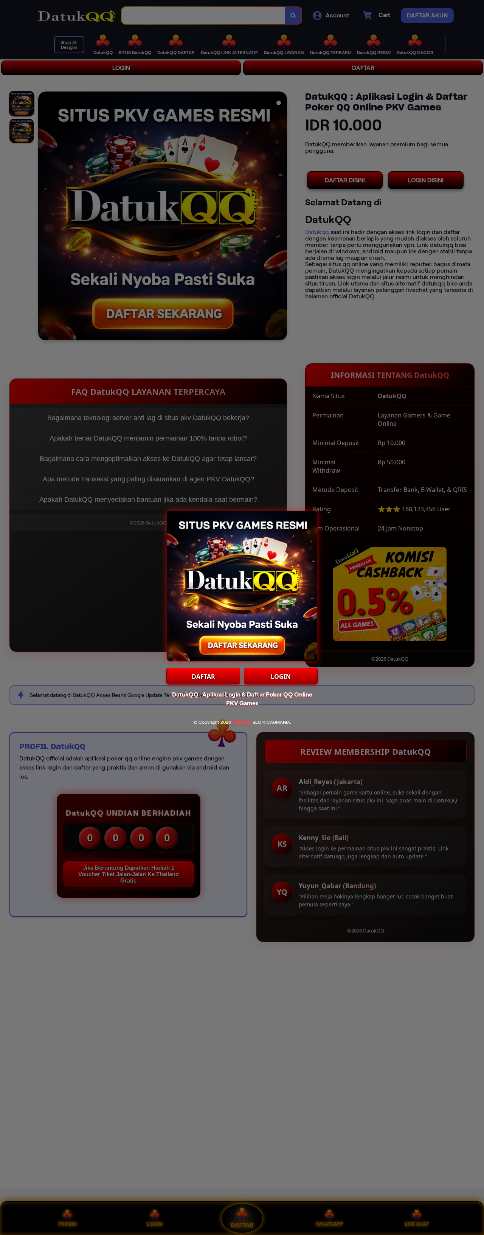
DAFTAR (203, 676)
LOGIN (281, 676)
